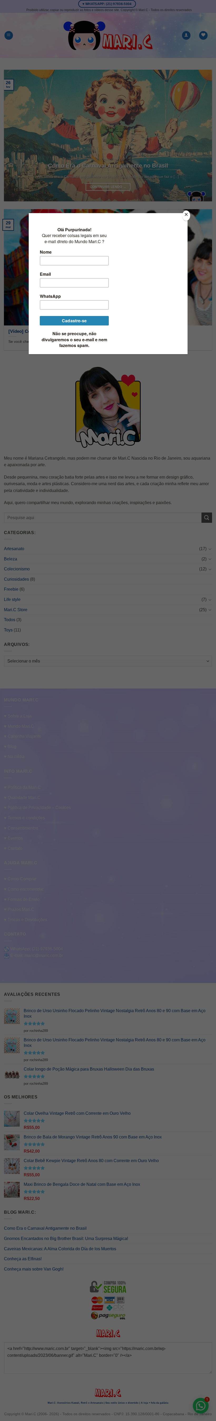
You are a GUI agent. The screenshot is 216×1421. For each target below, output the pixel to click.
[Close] (186, 215)
